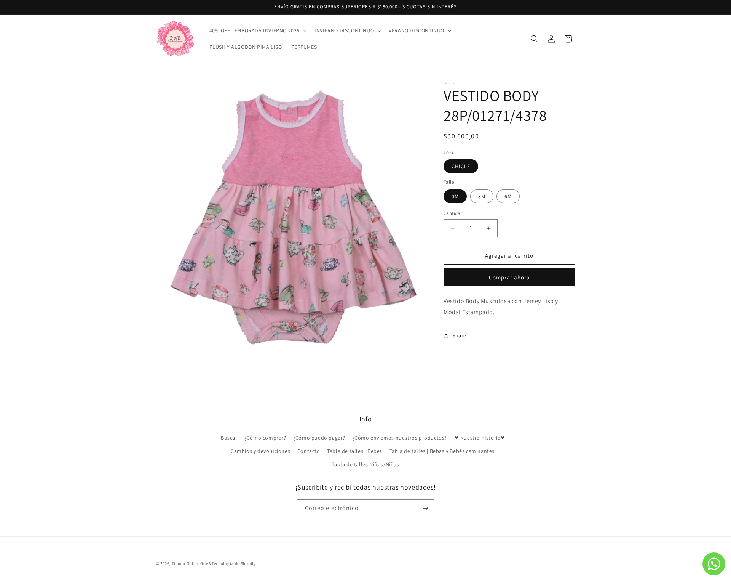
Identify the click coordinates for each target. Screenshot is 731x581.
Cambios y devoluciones (260, 451)
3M (481, 196)
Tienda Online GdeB (192, 563)
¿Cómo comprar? (265, 437)
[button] (257, 30)
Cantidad (453, 213)
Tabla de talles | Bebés (354, 451)
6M (508, 196)
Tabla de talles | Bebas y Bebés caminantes (442, 451)
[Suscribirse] (425, 508)
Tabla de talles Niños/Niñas (365, 464)
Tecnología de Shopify (234, 563)
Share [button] (459, 335)
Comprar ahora (509, 277)
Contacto (308, 451)
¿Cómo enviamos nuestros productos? (400, 437)
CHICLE (461, 166)
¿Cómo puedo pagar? (319, 437)
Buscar (229, 437)
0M (455, 196)
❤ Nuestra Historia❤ (479, 437)
